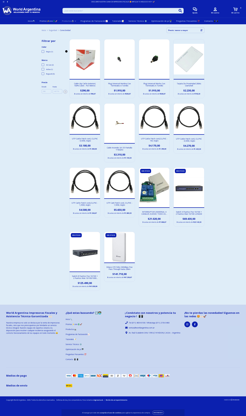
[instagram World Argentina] (4, 2)
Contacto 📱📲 (211, 21)
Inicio (44, 30)
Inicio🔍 (31, 21)
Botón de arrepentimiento (116, 400)
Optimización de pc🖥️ (161, 21)
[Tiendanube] (232, 400)
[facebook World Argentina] (7, 2)
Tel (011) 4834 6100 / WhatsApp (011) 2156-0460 (149, 322)
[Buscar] (180, 11)
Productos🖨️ (68, 21)
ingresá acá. (98, 400)
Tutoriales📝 (118, 21)
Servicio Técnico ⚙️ (138, 21)
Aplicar (65, 92)
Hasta (55, 87)
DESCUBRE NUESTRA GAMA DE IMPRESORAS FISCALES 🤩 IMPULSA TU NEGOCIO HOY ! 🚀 (123, 2)
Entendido (158, 413)
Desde (44, 87)
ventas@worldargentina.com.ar (142, 327)
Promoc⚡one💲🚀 (49, 21)
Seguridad (53, 30)
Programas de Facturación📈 (94, 21)
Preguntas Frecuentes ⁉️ (188, 21)
